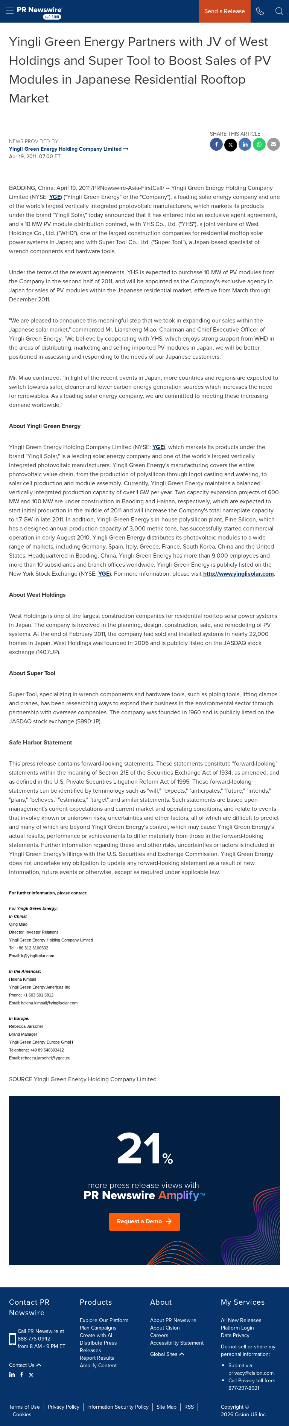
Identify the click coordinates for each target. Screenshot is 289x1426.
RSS (189, 1407)
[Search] (279, 11)
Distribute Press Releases (98, 1346)
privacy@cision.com (251, 1373)
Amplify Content (98, 1365)
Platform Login (237, 1328)
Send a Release (224, 11)
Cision (242, 1414)
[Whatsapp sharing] (259, 145)
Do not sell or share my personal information (248, 1350)
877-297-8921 (243, 1388)
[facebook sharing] (216, 145)
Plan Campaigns (98, 1328)
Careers (159, 1335)
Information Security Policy (118, 1407)
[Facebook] (21, 1375)
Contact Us (22, 1365)
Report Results (97, 1358)
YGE (55, 197)
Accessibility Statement (177, 1343)
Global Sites (164, 1354)
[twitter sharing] (230, 146)
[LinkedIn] (13, 1375)
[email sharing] (273, 145)
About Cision (165, 1328)
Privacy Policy (63, 1407)
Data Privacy (235, 1335)
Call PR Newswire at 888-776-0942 (41, 1335)
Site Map (166, 1407)
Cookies (22, 1414)
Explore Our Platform (104, 1320)
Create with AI (96, 1335)
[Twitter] (31, 1375)
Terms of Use (24, 1407)
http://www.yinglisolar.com (238, 573)
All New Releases (241, 1320)
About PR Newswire (173, 1320)
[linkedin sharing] (245, 145)
